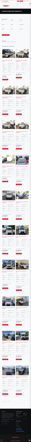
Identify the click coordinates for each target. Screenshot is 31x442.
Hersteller (3, 24)
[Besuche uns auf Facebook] (2, 424)
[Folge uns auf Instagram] (4, 424)
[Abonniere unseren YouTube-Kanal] (6, 424)
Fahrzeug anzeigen (5, 79)
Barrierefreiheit (18, 425)
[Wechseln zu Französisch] (28, 1)
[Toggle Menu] (28, 6)
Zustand (12, 24)
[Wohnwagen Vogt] (6, 6)
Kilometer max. (22, 24)
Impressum (17, 424)
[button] (1, 440)
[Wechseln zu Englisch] (26, 1)
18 (8, 401)
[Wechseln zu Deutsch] (24, 1)
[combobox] (6, 21)
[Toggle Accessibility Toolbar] (29, 440)
